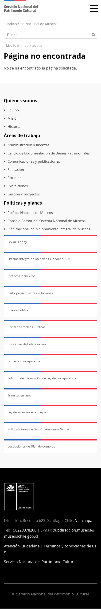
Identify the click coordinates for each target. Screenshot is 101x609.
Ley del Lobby (17, 242)
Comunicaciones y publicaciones (34, 161)
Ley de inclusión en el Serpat (27, 412)
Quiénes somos (20, 100)
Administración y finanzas (28, 145)
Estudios (14, 178)
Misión (13, 118)
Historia (14, 126)
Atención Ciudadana (22, 546)
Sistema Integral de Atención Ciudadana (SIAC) (40, 259)
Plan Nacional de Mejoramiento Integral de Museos (49, 229)
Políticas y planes (23, 203)
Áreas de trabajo (22, 135)
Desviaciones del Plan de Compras (31, 446)
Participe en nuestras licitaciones (30, 293)
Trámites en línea (19, 395)
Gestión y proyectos (24, 194)
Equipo (13, 110)
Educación (16, 169)
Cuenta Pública (18, 310)
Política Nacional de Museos (30, 212)
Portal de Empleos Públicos (26, 327)
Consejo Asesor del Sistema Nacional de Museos (46, 221)
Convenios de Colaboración (27, 344)
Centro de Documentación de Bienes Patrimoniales (49, 153)
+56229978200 (23, 530)
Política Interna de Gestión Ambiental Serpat (38, 429)
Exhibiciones (18, 186)
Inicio (7, 46)
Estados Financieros (21, 276)
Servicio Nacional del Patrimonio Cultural (40, 561)
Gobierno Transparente (24, 361)
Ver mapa (83, 520)
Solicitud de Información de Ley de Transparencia (42, 378)
